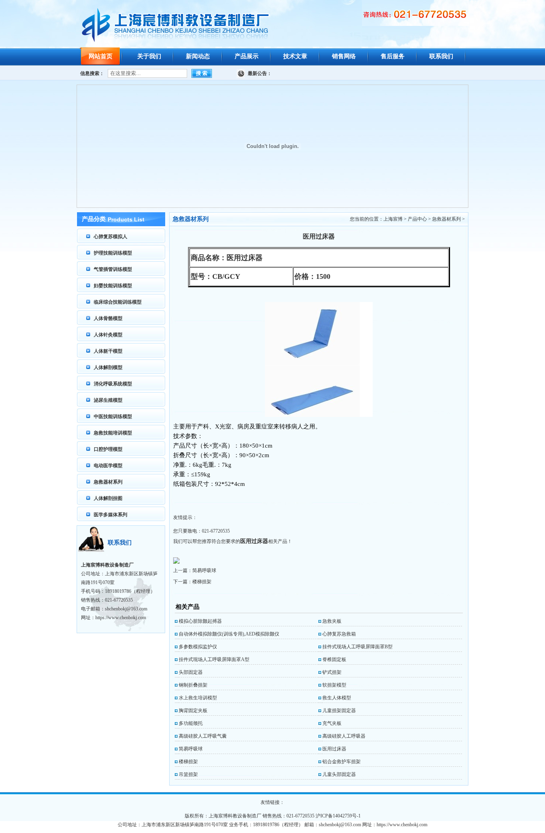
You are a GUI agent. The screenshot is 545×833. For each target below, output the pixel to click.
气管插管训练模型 (113, 269)
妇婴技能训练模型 (113, 285)
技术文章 (295, 56)
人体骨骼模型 (108, 318)
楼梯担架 (201, 581)
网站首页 (101, 56)
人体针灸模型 (108, 335)
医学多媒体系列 (110, 514)
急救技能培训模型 (113, 433)
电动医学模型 (108, 465)
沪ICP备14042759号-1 (338, 816)
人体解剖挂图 (108, 498)
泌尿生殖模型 (108, 400)
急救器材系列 (108, 482)
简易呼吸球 (204, 570)
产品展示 (247, 56)
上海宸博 (393, 219)
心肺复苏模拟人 (110, 236)
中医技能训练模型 (113, 416)
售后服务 (393, 56)
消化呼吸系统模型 (113, 384)
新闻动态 (198, 56)
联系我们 (441, 56)
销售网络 (344, 56)
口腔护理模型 (108, 449)
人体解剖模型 (108, 367)
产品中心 (417, 219)
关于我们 (149, 56)
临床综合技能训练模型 (118, 302)
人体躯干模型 (108, 351)
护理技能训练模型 (113, 253)
